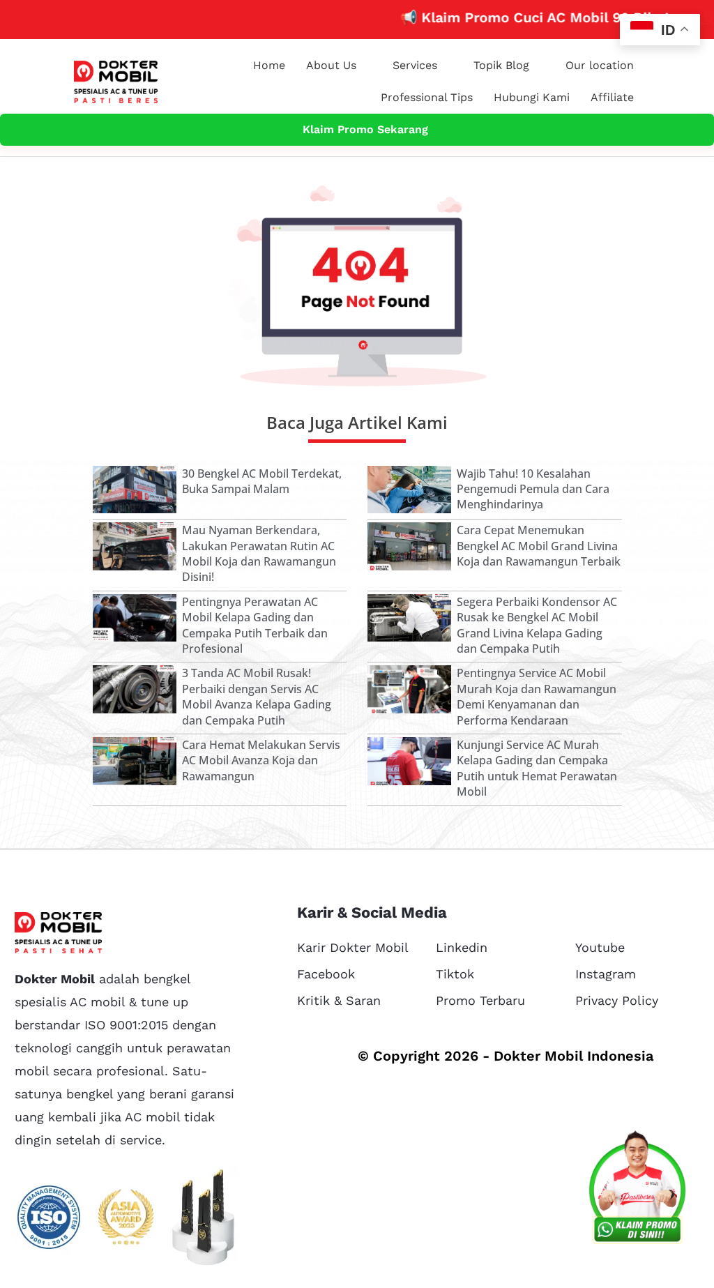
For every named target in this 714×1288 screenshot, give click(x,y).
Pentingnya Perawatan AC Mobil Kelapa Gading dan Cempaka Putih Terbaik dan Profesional (255, 625)
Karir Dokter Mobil (353, 947)
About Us (331, 65)
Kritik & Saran (339, 1000)
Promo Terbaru (480, 1000)
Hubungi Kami (532, 97)
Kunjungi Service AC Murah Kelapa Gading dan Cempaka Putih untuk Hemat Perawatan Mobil (537, 768)
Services (415, 65)
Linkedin (461, 947)
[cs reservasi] (637, 1190)
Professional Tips (427, 97)
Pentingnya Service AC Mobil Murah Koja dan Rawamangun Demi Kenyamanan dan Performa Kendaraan (536, 696)
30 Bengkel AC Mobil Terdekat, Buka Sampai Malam (262, 481)
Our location (599, 65)
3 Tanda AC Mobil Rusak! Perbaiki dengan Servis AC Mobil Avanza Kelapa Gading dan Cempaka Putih (256, 696)
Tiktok (455, 974)
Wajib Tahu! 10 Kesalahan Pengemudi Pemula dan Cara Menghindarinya (533, 489)
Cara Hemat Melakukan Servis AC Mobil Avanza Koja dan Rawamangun (261, 760)
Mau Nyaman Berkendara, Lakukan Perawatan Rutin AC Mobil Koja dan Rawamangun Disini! (259, 553)
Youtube (600, 947)
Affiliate (612, 97)
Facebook (326, 974)
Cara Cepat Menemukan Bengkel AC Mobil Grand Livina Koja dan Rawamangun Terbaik (539, 545)
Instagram (605, 974)
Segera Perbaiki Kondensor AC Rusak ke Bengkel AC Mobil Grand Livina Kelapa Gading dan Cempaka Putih (537, 625)
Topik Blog (501, 65)
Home (269, 65)
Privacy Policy (616, 1000)
